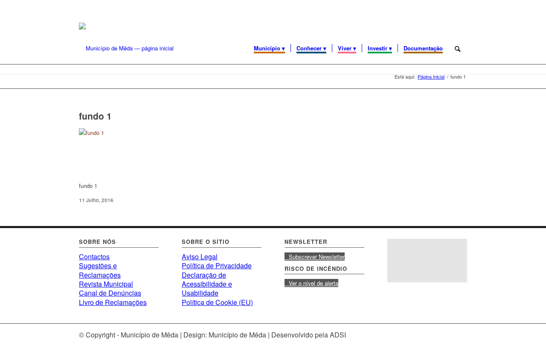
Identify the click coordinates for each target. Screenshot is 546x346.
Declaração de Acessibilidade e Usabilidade (207, 284)
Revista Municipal (106, 284)
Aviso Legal (200, 256)
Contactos (94, 256)
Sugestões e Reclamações (100, 270)
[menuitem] (269, 48)
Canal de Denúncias (110, 293)
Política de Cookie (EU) (217, 302)
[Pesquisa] (457, 48)
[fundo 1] (143, 133)
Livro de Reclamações (113, 302)
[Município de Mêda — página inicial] (126, 48)
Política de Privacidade (217, 265)
